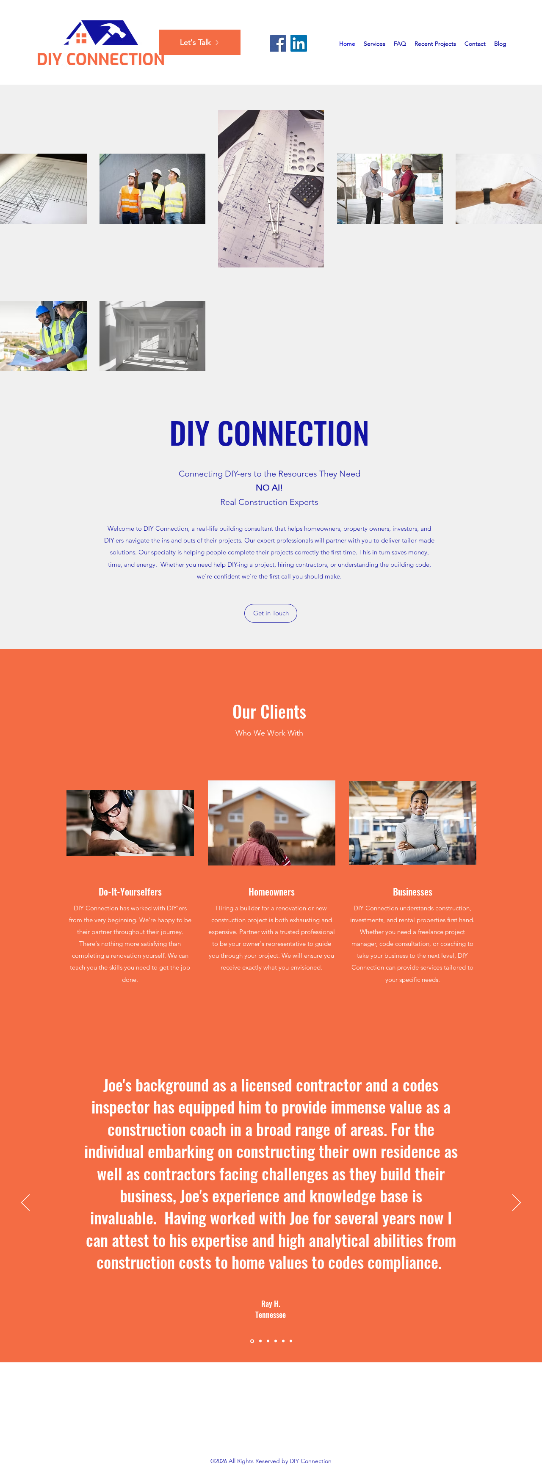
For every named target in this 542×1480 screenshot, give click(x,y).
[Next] (516, 1203)
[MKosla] (268, 1341)
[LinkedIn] (298, 43)
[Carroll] (291, 1341)
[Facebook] (278, 43)
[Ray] (251, 1341)
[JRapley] (283, 1341)
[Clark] (260, 1341)
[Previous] (25, 1203)
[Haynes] (275, 1341)
